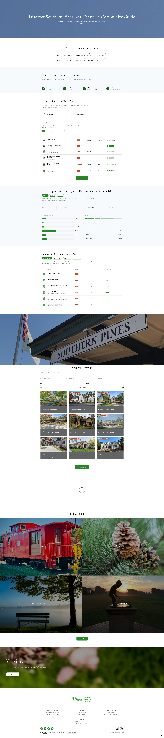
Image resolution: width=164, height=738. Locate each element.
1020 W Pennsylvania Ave (53, 141)
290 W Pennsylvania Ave (52, 171)
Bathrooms (71, 378)
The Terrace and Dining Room (53, 145)
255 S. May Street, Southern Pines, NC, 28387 (55, 287)
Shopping (56, 130)
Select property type (45, 378)
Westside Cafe (50, 139)
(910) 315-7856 (81, 712)
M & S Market (50, 150)
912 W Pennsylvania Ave (52, 152)
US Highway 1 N (51, 159)
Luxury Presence (71, 732)
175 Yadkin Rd (50, 165)
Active (63, 130)
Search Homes (82, 467)
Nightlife (74, 130)
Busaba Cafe (50, 170)
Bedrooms (99, 378)
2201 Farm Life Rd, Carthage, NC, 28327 (54, 305)
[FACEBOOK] (41, 728)
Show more (82, 178)
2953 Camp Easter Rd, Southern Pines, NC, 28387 (56, 293)
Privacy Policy (119, 732)
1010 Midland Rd (51, 146)
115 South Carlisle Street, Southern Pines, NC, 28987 (57, 299)
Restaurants (50, 130)
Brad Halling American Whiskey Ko (54, 164)
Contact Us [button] (12, 674)
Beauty (68, 130)
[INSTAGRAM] (45, 728)
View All (82, 638)
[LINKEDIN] (48, 728)
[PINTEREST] (52, 728)
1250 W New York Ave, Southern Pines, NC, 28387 (56, 274)
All (44, 130)
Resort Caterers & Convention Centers (53, 157)
